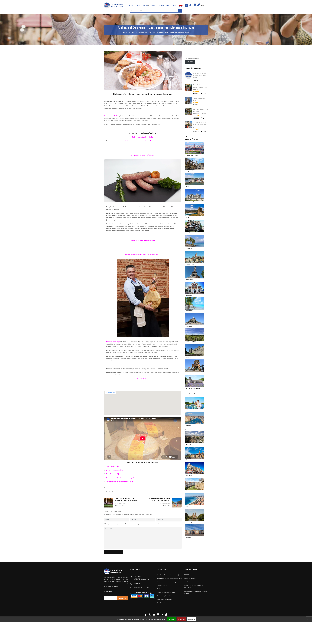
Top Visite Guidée (164, 5)
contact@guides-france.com (141, 587)
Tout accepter (172, 619)
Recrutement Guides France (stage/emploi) (169, 603)
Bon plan (153, 5)
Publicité (186, 575)
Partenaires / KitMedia (190, 578)
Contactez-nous (161, 589)
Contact (174, 5)
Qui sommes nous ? (162, 585)
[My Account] (190, 5)
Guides (138, 5)
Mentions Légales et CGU (164, 596)
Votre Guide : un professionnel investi (194, 582)
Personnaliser (191, 619)
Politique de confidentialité (164, 599)
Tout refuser (181, 619)
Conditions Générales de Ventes (166, 592)
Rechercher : (108, 592)
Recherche (188, 52)
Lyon (186, 429)
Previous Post (120, 506)
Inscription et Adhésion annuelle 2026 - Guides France (199, 75)
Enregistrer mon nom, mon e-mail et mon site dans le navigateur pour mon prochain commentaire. (133, 524)
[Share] (106, 492)
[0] (198, 5)
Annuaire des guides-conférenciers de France (169, 578)
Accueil (131, 5)
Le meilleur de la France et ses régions (167, 582)
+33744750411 (138, 583)
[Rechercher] (180, 11)
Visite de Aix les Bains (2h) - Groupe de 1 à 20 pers (199, 125)
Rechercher (122, 598)
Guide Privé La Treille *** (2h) (200, 99)
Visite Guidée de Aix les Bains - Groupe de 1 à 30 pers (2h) (200, 87)
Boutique (145, 5)
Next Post (166, 506)
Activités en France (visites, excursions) (168, 575)
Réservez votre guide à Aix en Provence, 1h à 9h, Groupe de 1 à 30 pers (200, 111)
